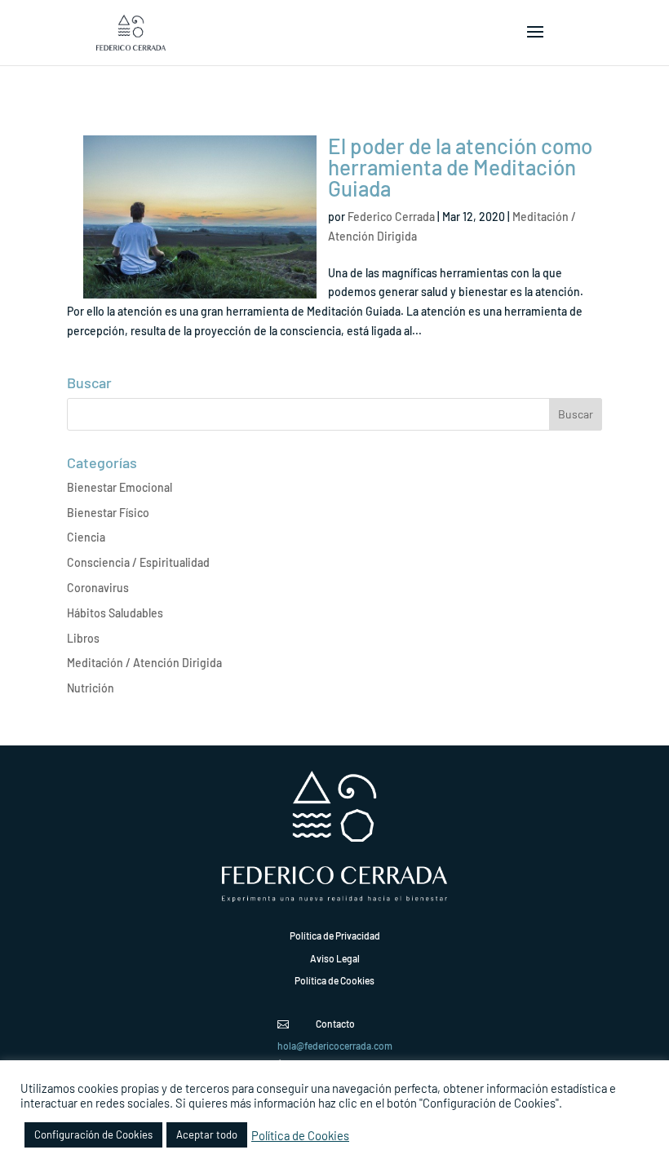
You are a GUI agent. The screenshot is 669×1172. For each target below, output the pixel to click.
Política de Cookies (300, 1135)
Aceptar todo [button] (206, 1134)
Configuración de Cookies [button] (93, 1134)
